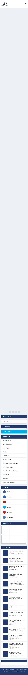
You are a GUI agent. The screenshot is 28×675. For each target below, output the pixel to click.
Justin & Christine (7, 27)
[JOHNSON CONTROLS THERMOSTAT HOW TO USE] (5, 654)
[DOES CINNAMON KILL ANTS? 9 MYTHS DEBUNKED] (14, 318)
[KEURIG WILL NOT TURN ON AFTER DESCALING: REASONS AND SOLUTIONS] (5, 645)
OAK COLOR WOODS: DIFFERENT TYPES (17, 605)
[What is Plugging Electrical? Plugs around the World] (5, 591)
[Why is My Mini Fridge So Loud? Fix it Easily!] (5, 622)
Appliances (5, 298)
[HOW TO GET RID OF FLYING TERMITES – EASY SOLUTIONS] (14, 350)
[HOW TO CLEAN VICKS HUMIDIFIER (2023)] (14, 285)
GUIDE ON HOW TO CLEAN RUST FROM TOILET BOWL (12, 124)
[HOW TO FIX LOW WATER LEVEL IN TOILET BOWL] (14, 252)
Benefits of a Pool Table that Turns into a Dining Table (16, 582)
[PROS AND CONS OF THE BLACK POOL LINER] (5, 568)
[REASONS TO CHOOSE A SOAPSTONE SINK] (5, 560)
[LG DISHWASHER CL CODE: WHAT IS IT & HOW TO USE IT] (5, 637)
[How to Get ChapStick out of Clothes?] (14, 383)
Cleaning (19, 27)
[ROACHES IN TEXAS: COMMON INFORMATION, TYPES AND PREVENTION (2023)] (14, 218)
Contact (24, 669)
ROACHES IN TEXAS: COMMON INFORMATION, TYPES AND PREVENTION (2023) (12, 227)
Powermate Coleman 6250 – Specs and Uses (16, 574)
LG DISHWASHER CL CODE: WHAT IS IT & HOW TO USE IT (17, 636)
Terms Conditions (15, 671)
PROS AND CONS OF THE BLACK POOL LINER (16, 567)
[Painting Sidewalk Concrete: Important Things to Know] (5, 599)
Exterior (5, 455)
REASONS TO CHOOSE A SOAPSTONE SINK (15, 559)
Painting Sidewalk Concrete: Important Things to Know (16, 598)
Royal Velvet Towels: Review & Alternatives (13, 159)
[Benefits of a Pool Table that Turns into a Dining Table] (5, 583)
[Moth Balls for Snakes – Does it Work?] (5, 614)
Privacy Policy (7, 671)
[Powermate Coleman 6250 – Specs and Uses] (5, 576)
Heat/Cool (6, 459)
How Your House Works (10, 471)
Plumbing (5, 129)
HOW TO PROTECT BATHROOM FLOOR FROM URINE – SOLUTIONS (13, 24)
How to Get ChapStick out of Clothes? (12, 391)
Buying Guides (7, 444)
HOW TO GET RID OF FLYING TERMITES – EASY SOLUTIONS (11, 359)
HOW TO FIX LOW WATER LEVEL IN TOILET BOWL (13, 260)
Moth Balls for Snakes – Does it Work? (16, 613)
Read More (7, 39)
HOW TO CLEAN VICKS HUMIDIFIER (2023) (13, 293)
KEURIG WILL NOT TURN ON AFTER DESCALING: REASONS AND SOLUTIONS (16, 645)
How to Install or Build (9, 463)
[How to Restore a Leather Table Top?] (14, 48)
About (20, 669)
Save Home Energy (8, 482)
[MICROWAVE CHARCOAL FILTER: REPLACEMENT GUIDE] (5, 630)
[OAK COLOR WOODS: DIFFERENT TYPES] (5, 607)
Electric (5, 452)
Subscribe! (6, 427)
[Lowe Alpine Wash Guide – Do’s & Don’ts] (14, 185)
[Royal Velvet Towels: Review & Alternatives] (14, 151)
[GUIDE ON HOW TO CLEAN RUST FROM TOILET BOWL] (14, 116)
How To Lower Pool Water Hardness (11, 91)
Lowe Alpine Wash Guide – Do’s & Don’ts (13, 193)
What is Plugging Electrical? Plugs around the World (15, 590)
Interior (5, 474)
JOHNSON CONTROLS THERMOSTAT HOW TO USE (15, 653)
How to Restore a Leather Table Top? (13, 57)
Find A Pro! (7, 432)
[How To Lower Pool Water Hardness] (14, 83)
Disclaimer (22, 671)
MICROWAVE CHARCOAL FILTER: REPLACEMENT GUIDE (16, 628)
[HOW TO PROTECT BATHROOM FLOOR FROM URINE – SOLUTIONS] (14, 16)
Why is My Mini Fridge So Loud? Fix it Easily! (17, 621)
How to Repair (21, 60)
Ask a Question (8, 416)
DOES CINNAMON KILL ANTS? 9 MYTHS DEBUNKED (12, 326)
